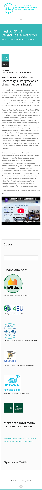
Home (4, 39)
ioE (7, 72)
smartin (7, 70)
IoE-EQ (11, 72)
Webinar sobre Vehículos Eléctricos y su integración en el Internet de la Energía (20, 80)
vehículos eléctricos (23, 72)
